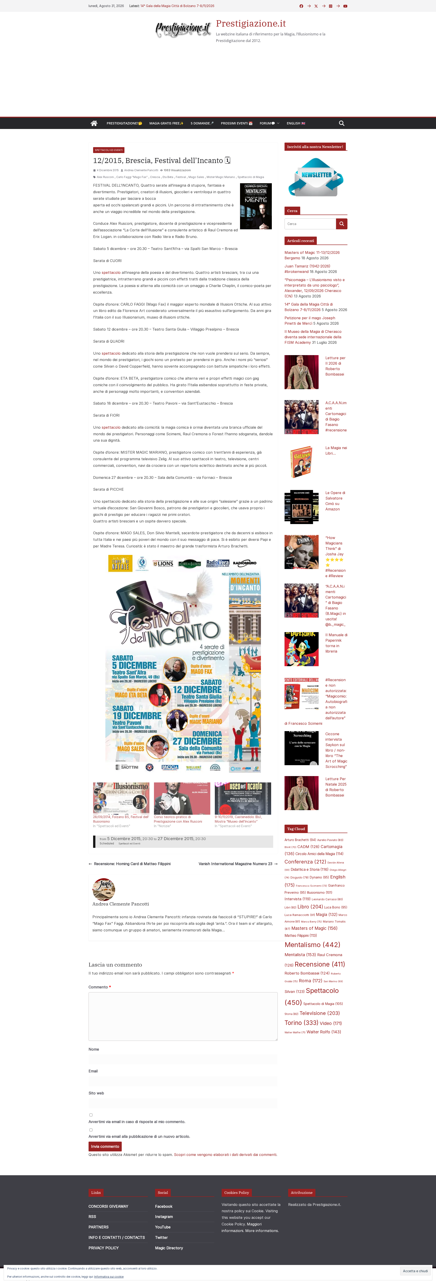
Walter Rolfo (324, 1031)
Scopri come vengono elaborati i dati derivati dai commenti (225, 1154)
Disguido (299, 877)
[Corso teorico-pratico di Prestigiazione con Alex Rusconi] (182, 798)
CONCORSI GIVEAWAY (108, 1206)
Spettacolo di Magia (251, 177)
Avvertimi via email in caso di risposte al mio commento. (137, 1121)
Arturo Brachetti (300, 840)
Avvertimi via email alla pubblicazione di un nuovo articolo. (139, 1136)
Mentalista (300, 954)
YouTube (163, 1227)
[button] (277, 123)
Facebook (163, 1206)
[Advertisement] (218, 82)
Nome (94, 1049)
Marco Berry (311, 921)
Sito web (96, 1093)
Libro (310, 907)
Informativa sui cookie (109, 1276)
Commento (100, 987)
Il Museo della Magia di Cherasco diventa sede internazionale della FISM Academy (313, 337)
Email (93, 1071)
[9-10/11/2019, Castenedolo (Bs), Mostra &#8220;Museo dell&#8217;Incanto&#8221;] (243, 798)
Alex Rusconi (105, 177)
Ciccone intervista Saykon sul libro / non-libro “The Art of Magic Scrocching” (336, 750)
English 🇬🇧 (296, 123)
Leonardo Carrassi (327, 899)
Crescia (155, 177)
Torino (302, 1022)
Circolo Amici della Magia (319, 854)
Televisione (320, 1013)
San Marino (333, 981)
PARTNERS (99, 1227)
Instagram (164, 1216)
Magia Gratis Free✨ (166, 123)
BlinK (290, 847)
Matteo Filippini (301, 935)
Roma (310, 980)
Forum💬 (267, 123)
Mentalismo (313, 945)
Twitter (161, 1237)
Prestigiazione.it (251, 23)
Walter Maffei (295, 1032)
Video (331, 1023)
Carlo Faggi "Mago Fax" (132, 177)
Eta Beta (168, 177)
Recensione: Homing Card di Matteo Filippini (132, 863)
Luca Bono (335, 907)
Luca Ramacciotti (300, 915)
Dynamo (319, 877)
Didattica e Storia (310, 869)
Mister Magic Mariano (221, 177)
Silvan (295, 991)
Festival (181, 177)
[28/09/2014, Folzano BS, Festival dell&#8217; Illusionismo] (121, 798)
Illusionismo (319, 892)
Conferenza (305, 862)
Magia (326, 914)
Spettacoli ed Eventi (109, 150)
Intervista (298, 899)
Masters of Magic (314, 928)
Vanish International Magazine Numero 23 (235, 863)
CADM (308, 846)
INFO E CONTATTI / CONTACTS (117, 1237)
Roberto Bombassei (307, 973)
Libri (290, 907)
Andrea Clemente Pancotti (141, 170)
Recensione (320, 964)
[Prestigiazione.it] (94, 123)
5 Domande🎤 (202, 123)
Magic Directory (169, 1248)
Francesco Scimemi (311, 885)
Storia (291, 1014)
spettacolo (111, 272)
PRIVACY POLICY (104, 1248)
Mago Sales (196, 177)
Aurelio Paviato (330, 840)
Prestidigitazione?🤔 (124, 123)
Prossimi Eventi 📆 (237, 123)
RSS (92, 1216)
